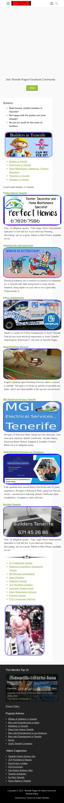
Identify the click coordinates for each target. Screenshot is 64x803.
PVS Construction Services (22, 599)
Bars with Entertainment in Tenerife (25, 736)
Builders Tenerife (12, 504)
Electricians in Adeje (18, 763)
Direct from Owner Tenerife (21, 729)
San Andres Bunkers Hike (20, 770)
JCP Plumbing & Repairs (21, 585)
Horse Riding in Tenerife (19, 781)
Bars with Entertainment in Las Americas (27, 733)
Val (13, 699)
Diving (11, 740)
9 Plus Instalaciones (13, 298)
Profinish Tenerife (17, 595)
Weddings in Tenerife (18, 726)
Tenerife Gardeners (17, 774)
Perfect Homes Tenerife (15, 193)
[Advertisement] (32, 41)
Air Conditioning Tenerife (20, 563)
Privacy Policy (13, 706)
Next (54, 688)
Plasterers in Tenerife (19, 176)
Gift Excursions (15, 767)
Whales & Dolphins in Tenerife (22, 719)
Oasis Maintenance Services (23, 592)
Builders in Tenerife (18, 161)
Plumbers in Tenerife (19, 179)
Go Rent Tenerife (16, 777)
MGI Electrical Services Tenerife (19, 399)
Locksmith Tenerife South (21, 588)
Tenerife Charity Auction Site (21, 756)
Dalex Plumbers (16, 577)
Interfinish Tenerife (18, 581)
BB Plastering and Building (22, 574)
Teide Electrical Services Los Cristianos (23, 452)
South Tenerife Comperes (20, 743)
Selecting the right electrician (18, 245)
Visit (32, 87)
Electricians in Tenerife (20, 165)
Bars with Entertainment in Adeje (23, 722)
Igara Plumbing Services (15, 347)
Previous (11, 688)
